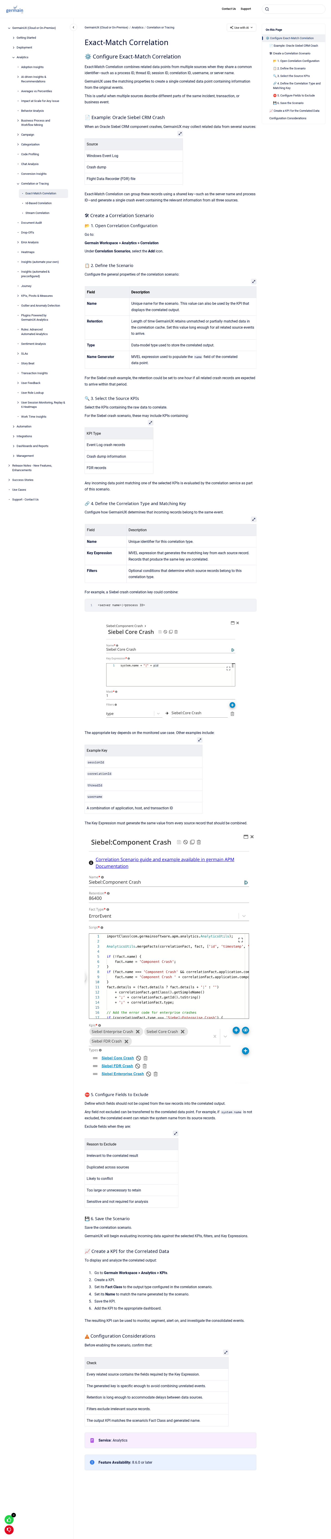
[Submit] (267, 9)
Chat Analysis (30, 164)
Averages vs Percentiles (36, 91)
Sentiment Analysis (33, 343)
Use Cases (19, 489)
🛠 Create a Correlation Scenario (289, 53)
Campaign (27, 135)
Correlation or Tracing (35, 183)
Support (246, 8)
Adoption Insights (32, 67)
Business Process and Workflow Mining (35, 123)
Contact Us (229, 8)
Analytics (22, 57)
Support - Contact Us (25, 499)
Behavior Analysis (32, 110)
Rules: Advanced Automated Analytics (34, 332)
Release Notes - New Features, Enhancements (32, 468)
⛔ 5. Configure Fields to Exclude (294, 95)
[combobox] (293, 9)
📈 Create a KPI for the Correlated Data (294, 110)
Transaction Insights (34, 373)
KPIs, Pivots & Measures (37, 295)
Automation (24, 426)
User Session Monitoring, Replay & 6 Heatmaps (43, 405)
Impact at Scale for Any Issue (40, 101)
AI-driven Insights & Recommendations (33, 79)
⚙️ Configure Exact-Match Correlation (290, 38)
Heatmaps (28, 252)
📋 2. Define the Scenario (289, 68)
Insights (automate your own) (40, 262)
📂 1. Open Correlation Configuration (296, 61)
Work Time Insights (33, 417)
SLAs (24, 353)
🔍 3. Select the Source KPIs (291, 76)
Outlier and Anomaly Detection (40, 305)
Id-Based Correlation (38, 203)
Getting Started (26, 38)
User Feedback (30, 383)
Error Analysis (30, 242)
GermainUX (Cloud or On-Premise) (34, 28)
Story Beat (27, 363)
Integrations (24, 436)
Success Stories (22, 480)
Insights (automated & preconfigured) (35, 274)
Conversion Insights (34, 174)
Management (25, 456)
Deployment (24, 47)
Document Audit (31, 223)
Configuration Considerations (287, 118)
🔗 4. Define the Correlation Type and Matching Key (297, 86)
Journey (26, 286)
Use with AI (241, 27)
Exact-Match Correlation (40, 193)
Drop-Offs (27, 232)
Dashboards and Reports (32, 446)
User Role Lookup (32, 392)
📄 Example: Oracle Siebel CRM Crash (293, 45)
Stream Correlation (37, 213)
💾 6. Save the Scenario (288, 103)
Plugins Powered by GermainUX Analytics (34, 318)
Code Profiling (30, 154)
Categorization (30, 144)
